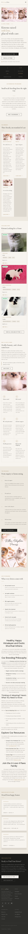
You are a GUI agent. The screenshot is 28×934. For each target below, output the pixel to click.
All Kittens (17, 898)
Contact (3, 919)
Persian (16, 896)
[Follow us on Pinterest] (2, 906)
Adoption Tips (4, 914)
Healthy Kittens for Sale (19, 779)
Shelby (4, 287)
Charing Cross (18, 916)
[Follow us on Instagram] (5, 903)
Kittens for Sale (17, 760)
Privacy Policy (4, 929)
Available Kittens (18, 912)
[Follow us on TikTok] (8, 903)
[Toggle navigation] (26, 2)
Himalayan (17, 891)
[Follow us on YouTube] (11, 903)
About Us (3, 912)
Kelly (4, 255)
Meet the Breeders (13, 114)
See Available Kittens (9, 54)
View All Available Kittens (13, 332)
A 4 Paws (5, 2)
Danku (4, 319)
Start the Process (8, 530)
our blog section (12, 745)
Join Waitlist (17, 914)
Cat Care (3, 916)
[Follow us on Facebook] (2, 903)
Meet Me (5, 263)
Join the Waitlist (8, 880)
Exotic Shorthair (18, 893)
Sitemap (9, 929)
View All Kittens (7, 58)
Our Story (6, 368)
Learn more (6, 175)
